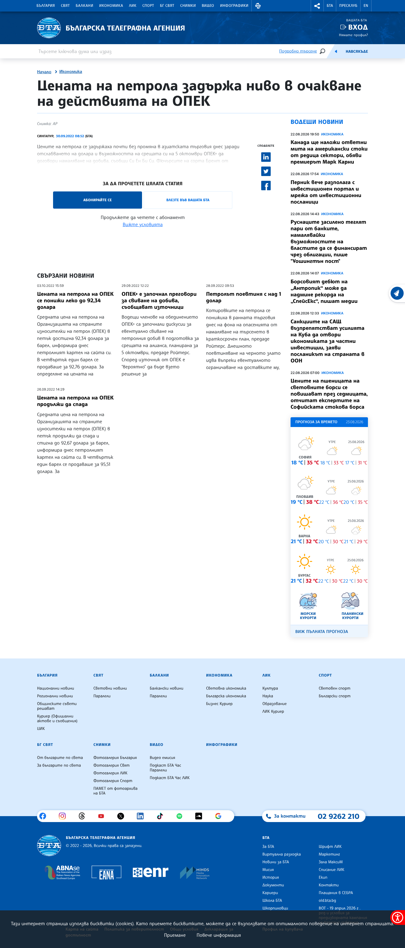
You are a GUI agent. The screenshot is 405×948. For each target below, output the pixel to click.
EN (365, 5)
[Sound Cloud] (201, 816)
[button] (258, 6)
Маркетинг (329, 854)
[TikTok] (162, 816)
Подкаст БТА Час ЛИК (170, 778)
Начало (44, 72)
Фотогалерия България (115, 757)
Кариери (270, 893)
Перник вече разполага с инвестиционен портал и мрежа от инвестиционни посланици (326, 192)
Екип (323, 877)
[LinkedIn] (142, 816)
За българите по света (59, 765)
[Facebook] (45, 816)
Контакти (329, 885)
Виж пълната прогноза (321, 631)
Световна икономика (226, 688)
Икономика (111, 5)
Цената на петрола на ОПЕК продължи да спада (75, 400)
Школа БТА (272, 900)
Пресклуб (348, 5)
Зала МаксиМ (331, 862)
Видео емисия (162, 757)
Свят (65, 5)
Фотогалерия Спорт (112, 780)
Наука (267, 696)
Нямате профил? (353, 35)
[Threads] (84, 816)
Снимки (188, 5)
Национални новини (55, 688)
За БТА (268, 846)
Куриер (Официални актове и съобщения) (57, 718)
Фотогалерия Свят (111, 765)
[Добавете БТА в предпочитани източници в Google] (220, 816)
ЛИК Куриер (273, 711)
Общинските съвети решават (57, 706)
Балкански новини (166, 688)
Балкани (84, 5)
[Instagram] (64, 816)
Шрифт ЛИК (330, 846)
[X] (123, 816)
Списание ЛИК (331, 869)
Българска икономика (226, 696)
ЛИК (132, 5)
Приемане (175, 935)
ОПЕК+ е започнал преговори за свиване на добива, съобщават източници (159, 300)
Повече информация (219, 935)
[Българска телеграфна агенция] (49, 845)
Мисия (268, 869)
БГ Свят (167, 5)
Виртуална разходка (281, 854)
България (45, 5)
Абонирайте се (97, 200)
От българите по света (60, 757)
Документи (273, 885)
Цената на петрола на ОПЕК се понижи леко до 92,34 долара (75, 300)
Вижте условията (143, 224)
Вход (358, 27)
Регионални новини (55, 696)
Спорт (148, 5)
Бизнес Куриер (219, 703)
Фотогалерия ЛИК (110, 773)
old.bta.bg (327, 900)
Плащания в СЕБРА (336, 893)
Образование (274, 703)
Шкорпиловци (275, 908)
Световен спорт (334, 688)
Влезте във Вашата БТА (187, 200)
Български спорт (334, 696)
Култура (270, 688)
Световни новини (110, 688)
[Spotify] (181, 816)
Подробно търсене (298, 51)
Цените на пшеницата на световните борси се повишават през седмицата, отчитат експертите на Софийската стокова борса (329, 394)
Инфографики (234, 5)
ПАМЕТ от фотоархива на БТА (115, 791)
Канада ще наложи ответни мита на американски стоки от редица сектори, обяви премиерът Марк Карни (329, 152)
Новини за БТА (275, 862)
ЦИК (41, 728)
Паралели (102, 696)
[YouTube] (103, 816)
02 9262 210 (339, 816)
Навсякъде (357, 51)
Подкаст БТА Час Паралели (165, 768)
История (270, 877)
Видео (208, 5)
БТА (330, 5)
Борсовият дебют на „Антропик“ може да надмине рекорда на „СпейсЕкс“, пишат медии (324, 291)
